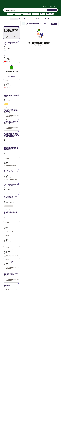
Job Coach (26, 1)
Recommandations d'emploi (24, 18)
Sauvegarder (47, 23)
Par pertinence (14, 23)
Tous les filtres (50, 13)
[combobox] (14, 10)
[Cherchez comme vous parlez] (57, 7)
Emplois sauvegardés (40, 18)
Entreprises (14, 1)
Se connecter (56, 1)
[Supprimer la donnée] (23, 10)
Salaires (20, 1)
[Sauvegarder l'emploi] (18, 28)
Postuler (54, 23)
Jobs (9, 1)
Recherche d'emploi (14, 18)
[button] (49, 7)
